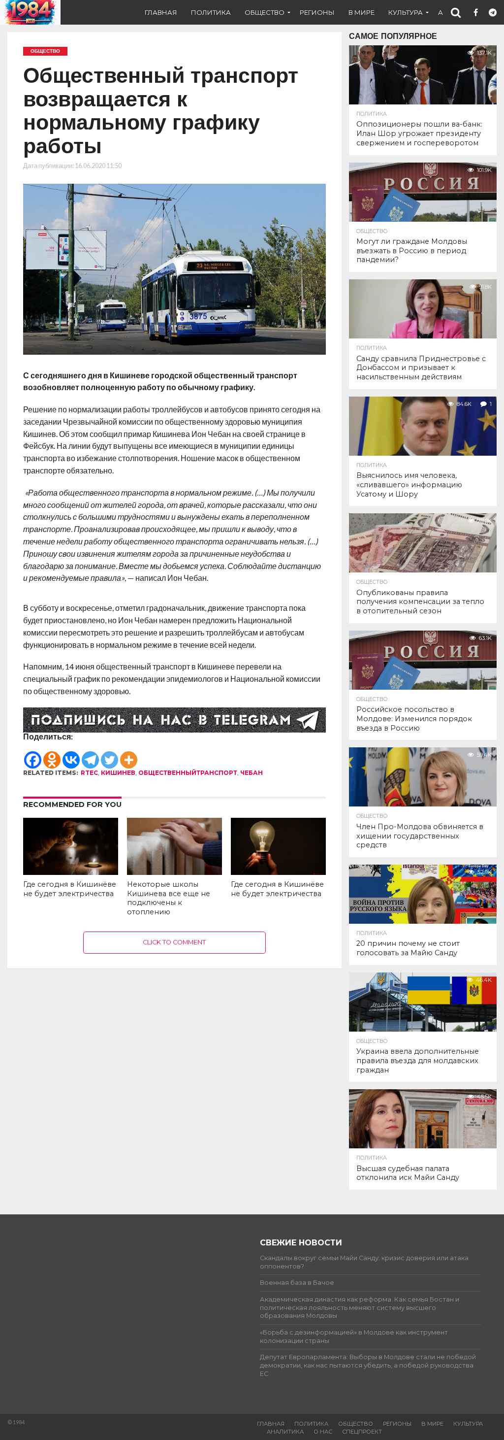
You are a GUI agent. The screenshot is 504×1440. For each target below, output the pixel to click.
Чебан (251, 772)
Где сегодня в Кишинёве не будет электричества (69, 889)
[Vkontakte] (71, 755)
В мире (361, 12)
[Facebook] (32, 755)
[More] (128, 755)
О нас (323, 1431)
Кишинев (118, 772)
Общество (264, 12)
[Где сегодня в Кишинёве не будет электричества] (70, 871)
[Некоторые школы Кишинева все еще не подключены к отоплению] (174, 871)
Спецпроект (362, 1431)
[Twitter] (109, 755)
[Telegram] (90, 755)
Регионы (317, 12)
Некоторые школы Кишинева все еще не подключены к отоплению (168, 898)
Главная (161, 12)
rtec (89, 772)
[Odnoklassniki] (52, 755)
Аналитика (285, 1431)
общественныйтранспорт (187, 772)
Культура (405, 12)
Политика (211, 12)
